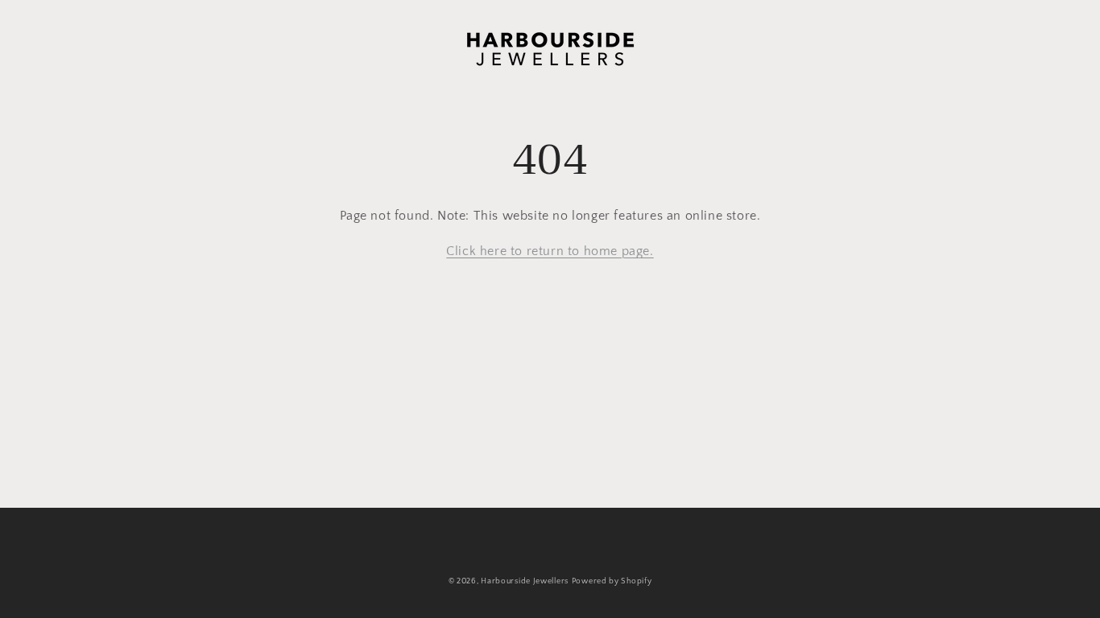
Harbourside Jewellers (525, 581)
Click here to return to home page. (549, 251)
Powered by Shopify (612, 581)
